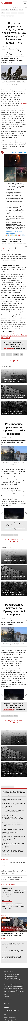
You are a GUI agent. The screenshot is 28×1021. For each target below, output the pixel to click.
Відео (3, 915)
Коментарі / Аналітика (8, 884)
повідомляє (23, 103)
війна (2, 12)
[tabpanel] (14, 822)
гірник (3, 535)
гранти (8, 12)
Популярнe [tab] (20, 786)
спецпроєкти (10, 16)
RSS (5, 1014)
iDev (11, 999)
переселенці (13, 9)
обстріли (9, 535)
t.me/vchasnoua (8, 348)
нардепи (21, 12)
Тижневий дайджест (11, 1010)
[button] (26, 513)
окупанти (9, 354)
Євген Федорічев (7, 900)
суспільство (4, 9)
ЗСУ (22, 354)
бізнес (21, 9)
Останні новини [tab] (7, 786)
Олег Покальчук (7, 888)
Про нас (6, 1003)
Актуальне (4, 859)
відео (2, 16)
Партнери (7, 1007)
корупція (14, 12)
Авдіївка (16, 354)
